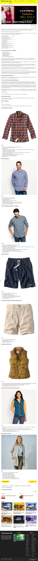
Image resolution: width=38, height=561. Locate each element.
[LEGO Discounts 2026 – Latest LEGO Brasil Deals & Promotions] (18, 506)
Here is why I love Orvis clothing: (6, 37)
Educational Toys (27, 544)
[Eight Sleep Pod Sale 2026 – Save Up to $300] (18, 519)
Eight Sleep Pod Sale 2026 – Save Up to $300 (18, 527)
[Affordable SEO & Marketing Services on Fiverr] (18, 537)
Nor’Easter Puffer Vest (5, 46)
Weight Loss (33, 556)
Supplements (33, 550)
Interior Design (34, 534)
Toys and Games (6, 525)
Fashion (27, 547)
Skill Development (33, 544)
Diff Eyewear (27, 537)
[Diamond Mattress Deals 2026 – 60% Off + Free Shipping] (31, 506)
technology (7, 512)
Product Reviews (15, 525)
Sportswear (2, 525)
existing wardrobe (18, 68)
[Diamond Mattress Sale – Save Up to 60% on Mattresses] (6, 506)
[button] (35, 1)
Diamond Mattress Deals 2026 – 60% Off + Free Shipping (31, 513)
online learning (34, 539)
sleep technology (3, 512)
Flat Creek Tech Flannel (5, 41)
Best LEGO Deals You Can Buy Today (6, 526)
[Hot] (15, 516)
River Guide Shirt (4, 42)
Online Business (34, 538)
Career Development (28, 535)
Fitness (27, 549)
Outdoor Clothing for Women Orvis (7, 487)
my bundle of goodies (27, 58)
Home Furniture (28, 555)
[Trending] (2, 516)
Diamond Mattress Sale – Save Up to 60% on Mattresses (6, 513)
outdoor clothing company (30, 33)
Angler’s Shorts (4, 44)
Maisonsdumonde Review (28, 495)
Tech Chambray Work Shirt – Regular (7, 43)
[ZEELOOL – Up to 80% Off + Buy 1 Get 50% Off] (31, 519)
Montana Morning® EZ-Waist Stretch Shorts (8, 45)
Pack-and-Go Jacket (6, 433)
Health (27, 553)
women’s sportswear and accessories (14, 90)
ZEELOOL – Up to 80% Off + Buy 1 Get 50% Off (31, 526)
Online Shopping (34, 540)
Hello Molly (27, 554)
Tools (32, 552)
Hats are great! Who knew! (5, 38)
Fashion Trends (28, 548)
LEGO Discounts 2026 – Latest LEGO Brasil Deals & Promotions (18, 513)
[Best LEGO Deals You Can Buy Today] (6, 519)
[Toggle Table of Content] (13, 36)
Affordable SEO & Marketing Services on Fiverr (18, 540)
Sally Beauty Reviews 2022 (11, 495)
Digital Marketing (27, 540)
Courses (27, 536)
